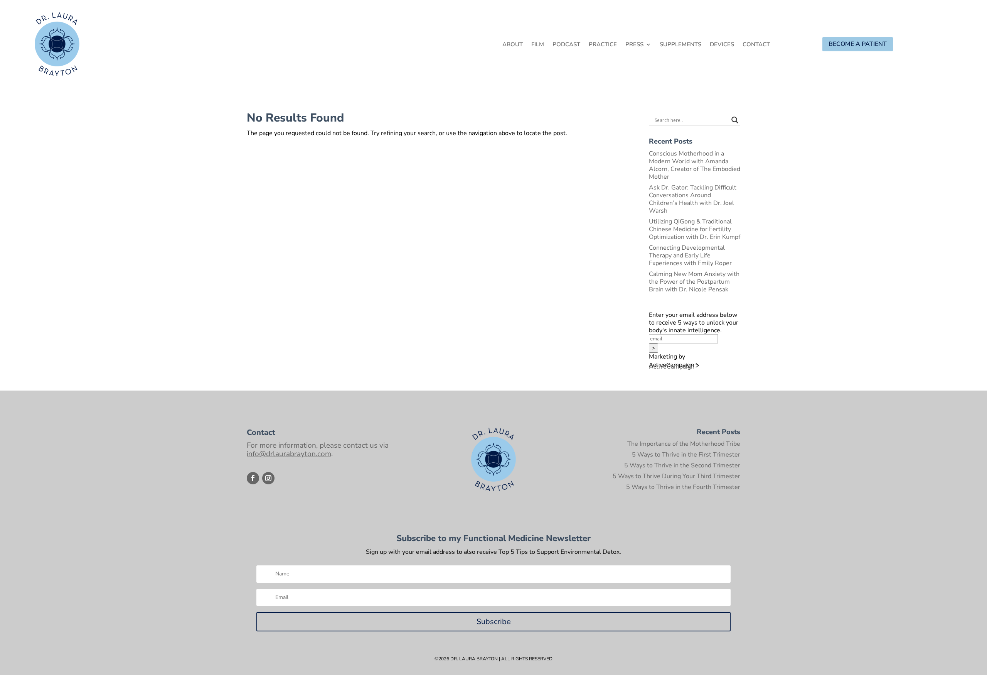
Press (634, 45)
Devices (722, 45)
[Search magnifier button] (734, 120)
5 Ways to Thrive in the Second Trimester (682, 465)
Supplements (680, 45)
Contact (756, 45)
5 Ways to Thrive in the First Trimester (686, 454)
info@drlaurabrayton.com (289, 454)
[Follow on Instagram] (268, 478)
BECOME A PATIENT (858, 44)
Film (537, 45)
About (512, 45)
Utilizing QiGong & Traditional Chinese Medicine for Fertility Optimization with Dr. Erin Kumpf (694, 229)
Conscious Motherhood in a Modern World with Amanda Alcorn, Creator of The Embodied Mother (694, 165)
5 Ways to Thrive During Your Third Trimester (676, 476)
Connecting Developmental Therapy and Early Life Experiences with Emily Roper (690, 255)
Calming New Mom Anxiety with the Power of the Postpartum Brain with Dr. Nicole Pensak (694, 282)
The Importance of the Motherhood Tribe (683, 444)
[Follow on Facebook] (253, 478)
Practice (603, 45)
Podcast (566, 45)
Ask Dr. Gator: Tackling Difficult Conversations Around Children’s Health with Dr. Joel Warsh (692, 199)
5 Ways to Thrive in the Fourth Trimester (683, 487)
